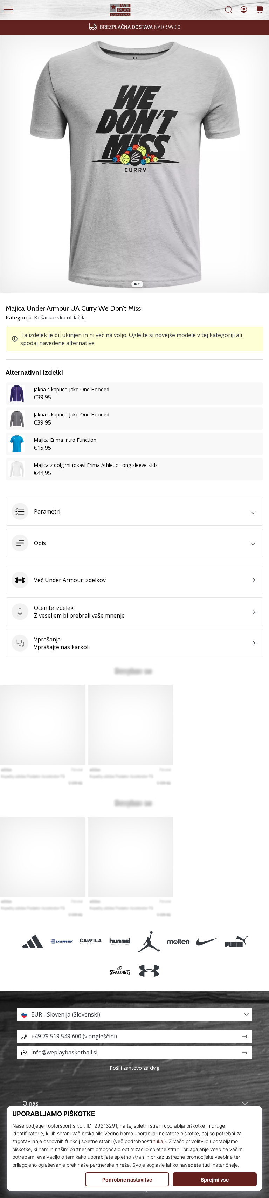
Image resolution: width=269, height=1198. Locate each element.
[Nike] (207, 941)
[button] (134, 511)
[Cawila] (90, 941)
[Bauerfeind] (61, 941)
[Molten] (178, 941)
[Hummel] (119, 941)
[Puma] (236, 941)
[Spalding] (119, 970)
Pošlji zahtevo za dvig (135, 1068)
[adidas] (32, 941)
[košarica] (259, 10)
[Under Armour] (149, 970)
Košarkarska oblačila (60, 317)
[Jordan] (149, 941)
